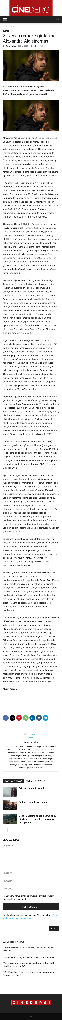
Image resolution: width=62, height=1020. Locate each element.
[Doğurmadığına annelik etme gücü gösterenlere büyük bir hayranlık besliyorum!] (10, 819)
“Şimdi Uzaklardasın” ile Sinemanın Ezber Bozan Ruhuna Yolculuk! (28, 949)
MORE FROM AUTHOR (36, 781)
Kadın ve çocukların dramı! (33, 802)
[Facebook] (6, 718)
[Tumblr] (39, 718)
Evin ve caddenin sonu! (31, 788)
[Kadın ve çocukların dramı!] (10, 805)
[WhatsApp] (26, 718)
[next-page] (9, 830)
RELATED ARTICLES (14, 781)
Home (5, 26)
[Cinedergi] (31, 8)
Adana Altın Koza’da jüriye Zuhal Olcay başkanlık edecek (28, 957)
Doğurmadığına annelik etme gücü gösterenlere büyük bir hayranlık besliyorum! (37, 819)
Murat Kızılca (10, 46)
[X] (12, 718)
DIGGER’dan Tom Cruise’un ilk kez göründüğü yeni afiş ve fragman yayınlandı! (29, 973)
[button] (5, 19)
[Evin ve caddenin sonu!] (10, 792)
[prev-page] (4, 830)
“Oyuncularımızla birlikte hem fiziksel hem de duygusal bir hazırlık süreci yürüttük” (29, 964)
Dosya (13, 26)
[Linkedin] (32, 718)
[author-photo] (31, 737)
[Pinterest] (19, 718)
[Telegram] (45, 718)
